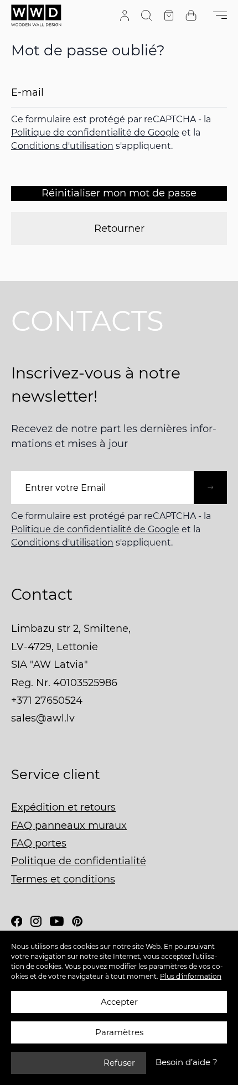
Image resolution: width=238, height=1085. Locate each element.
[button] (186, 1062)
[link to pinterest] (77, 921)
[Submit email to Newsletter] (210, 487)
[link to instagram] (36, 921)
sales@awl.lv (43, 718)
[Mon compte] (124, 15)
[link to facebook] (16, 921)
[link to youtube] (57, 921)
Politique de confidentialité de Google (95, 132)
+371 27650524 (46, 700)
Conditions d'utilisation (62, 146)
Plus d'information (190, 976)
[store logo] (36, 15)
